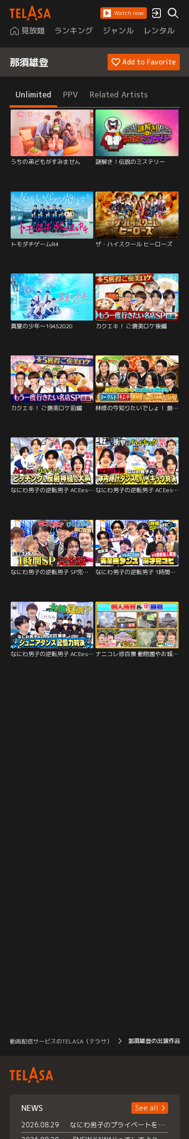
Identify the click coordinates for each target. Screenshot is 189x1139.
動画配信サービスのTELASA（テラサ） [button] (61, 1041)
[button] (123, 13)
